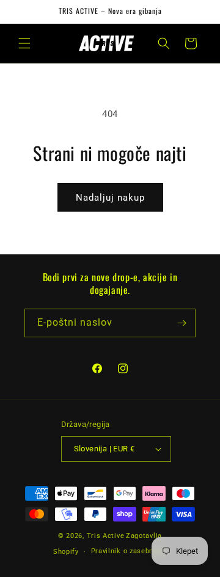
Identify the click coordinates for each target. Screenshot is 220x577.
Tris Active (106, 536)
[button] (24, 43)
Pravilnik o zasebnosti (129, 551)
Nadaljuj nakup (110, 197)
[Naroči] (181, 323)
